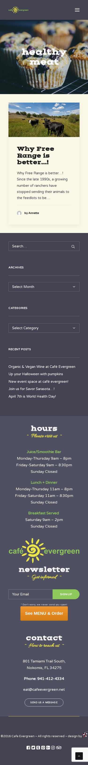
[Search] (44, 246)
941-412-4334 (50, 678)
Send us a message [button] (44, 702)
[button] (77, 10)
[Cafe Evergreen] (18, 9)
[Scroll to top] (79, 756)
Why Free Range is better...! (35, 155)
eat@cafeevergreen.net (44, 689)
